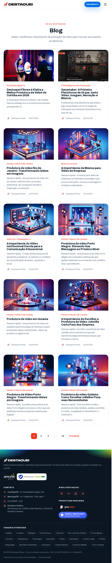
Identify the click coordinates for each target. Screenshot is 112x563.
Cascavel (59, 533)
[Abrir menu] (105, 4)
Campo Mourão (61, 545)
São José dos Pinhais (77, 533)
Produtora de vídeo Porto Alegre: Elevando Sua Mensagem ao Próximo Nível (80, 246)
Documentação (44, 557)
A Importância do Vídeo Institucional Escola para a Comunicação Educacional (25, 246)
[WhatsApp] (83, 493)
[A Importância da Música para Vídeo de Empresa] (83, 144)
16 (62, 436)
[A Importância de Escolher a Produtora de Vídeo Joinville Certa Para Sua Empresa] (83, 295)
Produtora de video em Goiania (27, 319)
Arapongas (10, 545)
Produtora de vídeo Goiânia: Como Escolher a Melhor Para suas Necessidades (81, 397)
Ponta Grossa (45, 533)
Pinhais (102, 539)
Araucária (50, 539)
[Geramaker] (67, 507)
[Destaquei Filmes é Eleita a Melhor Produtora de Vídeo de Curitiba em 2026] (29, 65)
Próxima (74, 436)
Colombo (9, 539)
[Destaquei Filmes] (17, 460)
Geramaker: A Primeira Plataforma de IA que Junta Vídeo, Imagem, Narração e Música (79, 94)
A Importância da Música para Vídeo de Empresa (81, 169)
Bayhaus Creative (15, 511)
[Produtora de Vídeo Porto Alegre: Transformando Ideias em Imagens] (29, 370)
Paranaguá (37, 539)
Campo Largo (89, 539)
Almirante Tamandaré (28, 545)
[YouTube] (69, 493)
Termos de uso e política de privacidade (20, 557)
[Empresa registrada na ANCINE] (9, 476)
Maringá (31, 533)
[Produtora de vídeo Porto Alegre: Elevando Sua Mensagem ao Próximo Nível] (83, 219)
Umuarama (45, 545)
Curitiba (8, 533)
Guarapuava (23, 539)
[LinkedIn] (76, 493)
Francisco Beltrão (80, 545)
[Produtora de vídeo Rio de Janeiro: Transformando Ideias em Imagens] (29, 144)
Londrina (19, 533)
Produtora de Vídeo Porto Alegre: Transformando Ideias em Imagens (27, 397)
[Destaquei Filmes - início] (18, 4)
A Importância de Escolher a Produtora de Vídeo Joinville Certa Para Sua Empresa (80, 322)
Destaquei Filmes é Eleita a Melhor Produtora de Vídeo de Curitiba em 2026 (26, 92)
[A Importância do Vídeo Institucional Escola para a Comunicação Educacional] (29, 219)
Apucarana (73, 539)
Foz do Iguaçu (96, 533)
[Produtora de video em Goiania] (29, 295)
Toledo (62, 539)
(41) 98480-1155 (15, 501)
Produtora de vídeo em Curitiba (67, 465)
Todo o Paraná (98, 545)
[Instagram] (61, 493)
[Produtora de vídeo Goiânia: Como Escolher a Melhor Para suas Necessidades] (83, 370)
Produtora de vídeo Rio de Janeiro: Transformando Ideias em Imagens (27, 171)
